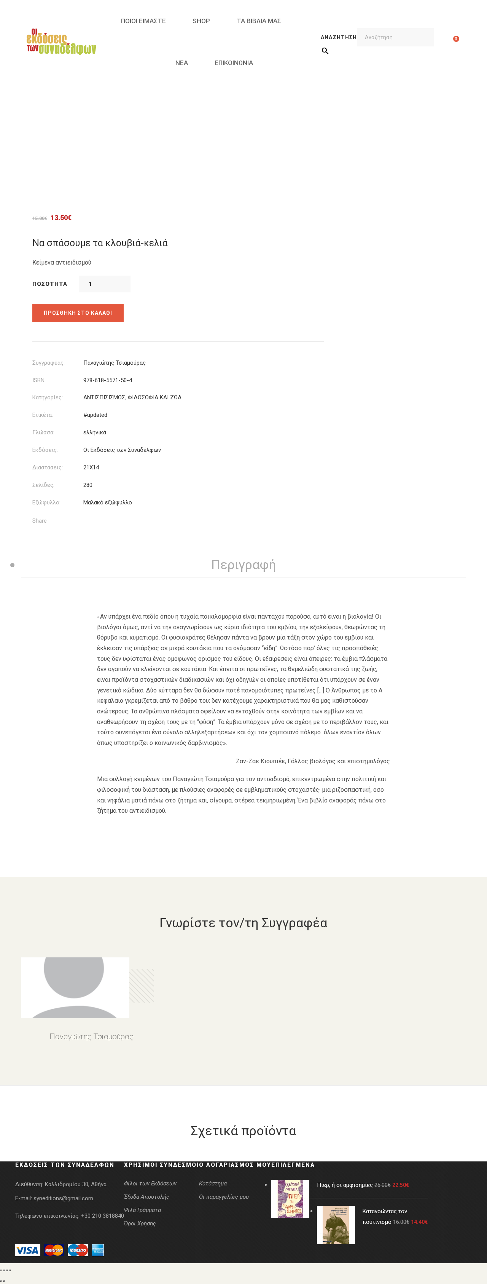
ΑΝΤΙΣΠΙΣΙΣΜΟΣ (104, 397)
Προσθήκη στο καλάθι (78, 313)
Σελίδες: (43, 485)
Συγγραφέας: (48, 362)
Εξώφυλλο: (46, 502)
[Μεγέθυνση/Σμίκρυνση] (1, 1270)
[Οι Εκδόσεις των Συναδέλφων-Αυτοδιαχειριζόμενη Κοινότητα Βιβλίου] (61, 42)
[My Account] (444, 42)
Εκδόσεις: (45, 450)
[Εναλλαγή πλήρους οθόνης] (4, 1270)
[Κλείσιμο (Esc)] (10, 1270)
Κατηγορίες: (47, 397)
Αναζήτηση (339, 37)
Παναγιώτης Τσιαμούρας (114, 362)
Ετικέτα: (42, 415)
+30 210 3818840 (102, 1215)
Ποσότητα (49, 284)
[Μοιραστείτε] (7, 1270)
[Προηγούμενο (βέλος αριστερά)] (1, 1281)
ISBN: (39, 380)
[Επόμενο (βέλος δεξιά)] (4, 1281)
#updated (95, 415)
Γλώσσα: (43, 432)
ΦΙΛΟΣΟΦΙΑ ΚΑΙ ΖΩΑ (154, 397)
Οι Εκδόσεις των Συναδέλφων (122, 450)
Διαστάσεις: (47, 467)
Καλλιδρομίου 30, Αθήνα (76, 1184)
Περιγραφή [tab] (243, 564)
